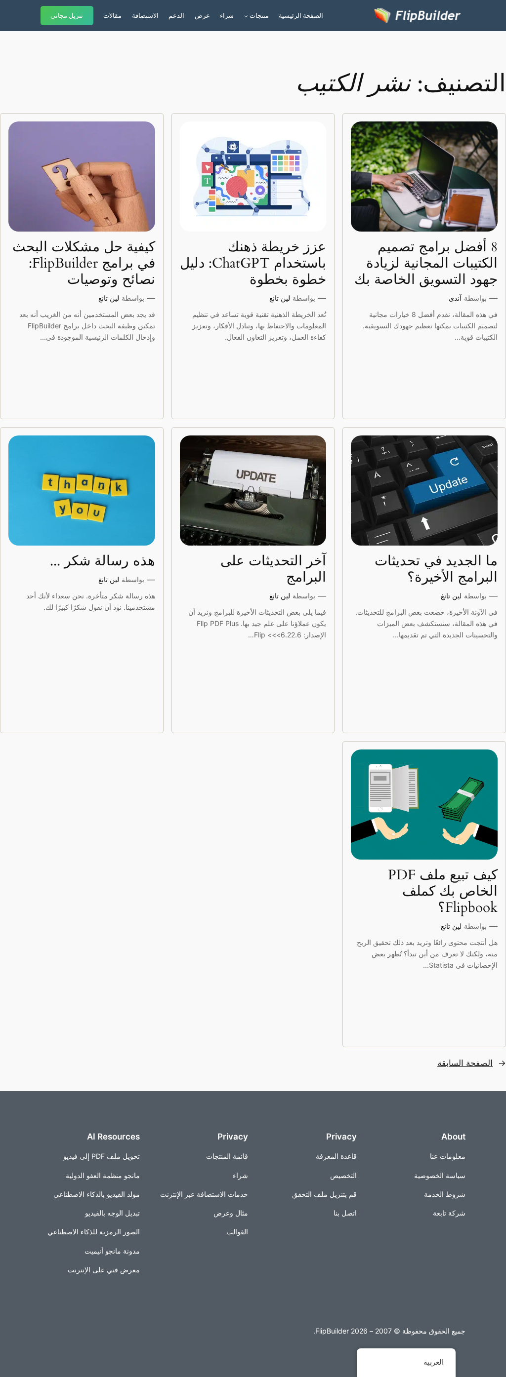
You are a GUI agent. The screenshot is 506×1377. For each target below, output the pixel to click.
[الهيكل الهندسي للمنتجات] (246, 16)
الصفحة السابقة (471, 1063)
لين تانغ (279, 298)
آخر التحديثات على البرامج (273, 569)
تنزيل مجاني (66, 15)
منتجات (259, 15)
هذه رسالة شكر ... (102, 561)
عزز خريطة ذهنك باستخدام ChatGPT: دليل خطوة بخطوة (253, 263)
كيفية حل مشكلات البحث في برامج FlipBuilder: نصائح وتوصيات (83, 263)
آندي (455, 298)
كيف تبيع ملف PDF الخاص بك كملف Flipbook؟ (443, 891)
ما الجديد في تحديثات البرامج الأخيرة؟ (436, 569)
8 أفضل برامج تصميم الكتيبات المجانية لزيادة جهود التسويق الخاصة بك (426, 263)
